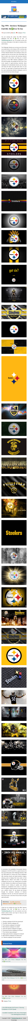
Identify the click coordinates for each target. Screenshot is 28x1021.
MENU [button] (14, 1)
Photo (24, 32)
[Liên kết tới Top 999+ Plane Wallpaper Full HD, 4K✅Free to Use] (14, 967)
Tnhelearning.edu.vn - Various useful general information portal (14, 9)
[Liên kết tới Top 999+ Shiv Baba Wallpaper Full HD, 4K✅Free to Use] (14, 985)
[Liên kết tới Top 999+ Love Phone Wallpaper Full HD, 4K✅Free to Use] (14, 948)
